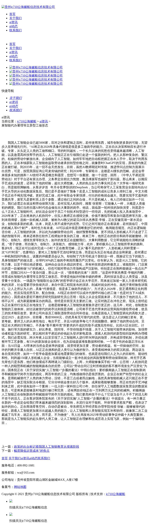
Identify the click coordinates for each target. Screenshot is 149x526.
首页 (12, 14)
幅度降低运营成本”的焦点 (31, 450)
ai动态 (13, 26)
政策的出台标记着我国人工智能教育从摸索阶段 (46, 446)
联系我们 (15, 30)
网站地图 (20, 486)
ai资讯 (13, 22)
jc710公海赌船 (26, 121)
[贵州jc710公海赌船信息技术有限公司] (28, 7)
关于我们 (15, 18)
